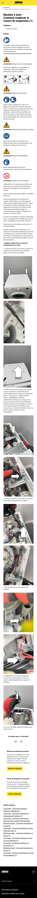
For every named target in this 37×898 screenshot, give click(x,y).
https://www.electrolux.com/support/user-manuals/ (17, 53)
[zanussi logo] (4, 872)
